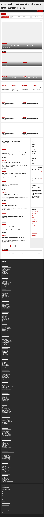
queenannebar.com (5, 422)
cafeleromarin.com (5, 375)
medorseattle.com (5, 356)
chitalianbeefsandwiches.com (6, 395)
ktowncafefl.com (4, 372)
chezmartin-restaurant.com (6, 318)
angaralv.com (4, 292)
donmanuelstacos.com (5, 400)
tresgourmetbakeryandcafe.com (7, 389)
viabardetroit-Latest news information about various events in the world (21, 6)
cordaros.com (4, 294)
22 (40, 176)
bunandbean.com (4, 295)
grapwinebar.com (4, 353)
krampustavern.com (5, 442)
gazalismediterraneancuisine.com (7, 481)
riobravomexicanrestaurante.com (7, 282)
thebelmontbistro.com (5, 345)
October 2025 (34, 158)
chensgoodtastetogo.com (6, 425)
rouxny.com (4, 299)
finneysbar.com (4, 378)
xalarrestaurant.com (5, 450)
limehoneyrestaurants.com (6, 456)
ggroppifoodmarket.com (6, 307)
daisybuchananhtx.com (5, 322)
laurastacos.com (4, 397)
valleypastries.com (5, 297)
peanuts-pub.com (4, 367)
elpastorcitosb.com (5, 271)
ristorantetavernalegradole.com (7, 341)
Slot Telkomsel (34, 229)
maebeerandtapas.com (5, 410)
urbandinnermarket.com (6, 360)
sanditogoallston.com (5, 268)
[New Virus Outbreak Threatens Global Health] (12, 73)
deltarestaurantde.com (5, 455)
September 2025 (34, 160)
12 (35, 174)
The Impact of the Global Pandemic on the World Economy (14, 16)
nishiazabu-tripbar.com (5, 342)
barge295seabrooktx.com (6, 420)
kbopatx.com (4, 314)
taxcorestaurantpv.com (5, 438)
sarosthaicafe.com (5, 430)
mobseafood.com (4, 339)
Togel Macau (34, 213)
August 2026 (33, 141)
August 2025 (33, 161)
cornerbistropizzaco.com (6, 346)
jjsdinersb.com (4, 446)
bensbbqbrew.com (5, 477)
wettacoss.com (4, 333)
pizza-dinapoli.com (5, 285)
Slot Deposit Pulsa (35, 211)
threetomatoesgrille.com (6, 401)
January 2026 (33, 153)
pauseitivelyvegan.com (5, 479)
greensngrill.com (4, 305)
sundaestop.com (4, 276)
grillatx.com (4, 363)
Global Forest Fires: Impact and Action (10, 184)
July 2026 (33, 142)
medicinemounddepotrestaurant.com (8, 452)
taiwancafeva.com (5, 275)
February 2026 (34, 151)
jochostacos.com (4, 436)
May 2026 (33, 146)
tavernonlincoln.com (5, 445)
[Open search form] (35, 11)
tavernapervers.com (5, 387)
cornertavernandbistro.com (6, 435)
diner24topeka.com (5, 392)
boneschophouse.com (5, 317)
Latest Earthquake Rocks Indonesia (9, 227)
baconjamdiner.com (5, 432)
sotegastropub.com (5, 388)
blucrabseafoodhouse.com (6, 374)
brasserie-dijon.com (5, 423)
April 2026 (33, 148)
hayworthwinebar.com (5, 431)
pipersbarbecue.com (5, 351)
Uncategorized (4, 43)
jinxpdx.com (4, 288)
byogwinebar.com (5, 352)
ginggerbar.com (4, 390)
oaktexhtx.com (4, 415)
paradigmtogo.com (5, 361)
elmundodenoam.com (5, 263)
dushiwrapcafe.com (5, 349)
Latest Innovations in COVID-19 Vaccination (9, 64)
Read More (4, 147)
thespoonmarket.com (5, 308)
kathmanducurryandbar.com (6, 399)
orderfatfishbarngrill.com (6, 419)
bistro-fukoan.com (5, 355)
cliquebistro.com (4, 326)
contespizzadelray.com (5, 287)
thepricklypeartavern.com (6, 412)
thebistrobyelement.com (6, 332)
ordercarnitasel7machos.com (6, 290)
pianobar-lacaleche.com (5, 319)
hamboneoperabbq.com (6, 476)
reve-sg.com (4, 291)
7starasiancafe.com (5, 293)
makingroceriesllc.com (5, 311)
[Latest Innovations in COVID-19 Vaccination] (12, 59)
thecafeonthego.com (5, 350)
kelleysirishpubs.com (5, 441)
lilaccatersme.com (5, 280)
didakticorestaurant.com (6, 458)
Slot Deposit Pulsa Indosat (36, 227)
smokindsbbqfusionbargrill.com (7, 421)
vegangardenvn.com (5, 478)
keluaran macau (34, 231)
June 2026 (33, 144)
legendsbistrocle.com (5, 369)
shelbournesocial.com (5, 284)
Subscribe (40, 11)
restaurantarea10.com (5, 296)
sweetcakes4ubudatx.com (6, 371)
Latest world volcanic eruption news (9, 205)
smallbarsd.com (4, 264)
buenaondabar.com (5, 343)
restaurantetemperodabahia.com (7, 386)
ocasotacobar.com (5, 331)
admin (4, 47)
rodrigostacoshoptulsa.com (6, 406)
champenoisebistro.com (6, 409)
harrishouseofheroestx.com (6, 328)
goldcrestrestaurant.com (6, 457)
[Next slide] (41, 20)
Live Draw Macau (34, 221)
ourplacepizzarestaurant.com (6, 467)
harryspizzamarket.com (5, 470)
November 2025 (34, 156)
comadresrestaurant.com (6, 454)
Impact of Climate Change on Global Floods (11, 194)
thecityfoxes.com (4, 316)
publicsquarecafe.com (5, 398)
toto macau (33, 234)
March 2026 (33, 149)
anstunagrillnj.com (5, 471)
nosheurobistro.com (5, 270)
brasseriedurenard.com (5, 298)
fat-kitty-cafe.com (4, 464)
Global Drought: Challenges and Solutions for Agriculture (32, 77)
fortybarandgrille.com (5, 286)
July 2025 (33, 163)
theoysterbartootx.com (5, 408)
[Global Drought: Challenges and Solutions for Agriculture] (32, 73)
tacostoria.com (4, 334)
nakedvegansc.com (5, 480)
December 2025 (34, 154)
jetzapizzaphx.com (5, 468)
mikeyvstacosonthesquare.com (7, 321)
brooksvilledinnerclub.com (6, 327)
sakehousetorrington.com (6, 306)
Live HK (33, 223)
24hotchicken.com (5, 265)
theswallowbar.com (5, 391)
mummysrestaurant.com (6, 413)
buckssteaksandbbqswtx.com (6, 411)
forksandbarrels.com (5, 344)
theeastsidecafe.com (5, 414)
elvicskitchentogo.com (5, 362)
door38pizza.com (4, 469)
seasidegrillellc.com (5, 427)
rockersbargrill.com (5, 376)
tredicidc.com (4, 303)
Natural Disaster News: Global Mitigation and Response (13, 237)
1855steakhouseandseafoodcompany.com (8, 403)
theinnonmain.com (5, 273)
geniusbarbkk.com (5, 418)
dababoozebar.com (5, 443)
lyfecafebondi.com (5, 329)
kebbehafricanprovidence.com (7, 279)
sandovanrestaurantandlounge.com (7, 459)
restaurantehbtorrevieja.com (6, 460)
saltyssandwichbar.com (5, 365)
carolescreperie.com (5, 309)
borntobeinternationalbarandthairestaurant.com (10, 461)
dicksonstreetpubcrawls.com (6, 340)
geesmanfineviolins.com (6, 274)
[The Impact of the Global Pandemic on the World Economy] (22, 35)
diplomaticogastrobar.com (6, 473)
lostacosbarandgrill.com (6, 357)
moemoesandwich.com (5, 444)
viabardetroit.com (5, 330)
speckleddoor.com (5, 281)
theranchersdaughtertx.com (6, 433)
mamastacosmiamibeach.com (6, 380)
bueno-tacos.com (4, 424)
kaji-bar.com (4, 407)
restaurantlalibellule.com (6, 449)
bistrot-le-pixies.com (5, 384)
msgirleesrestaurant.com (6, 373)
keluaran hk (4, 497)
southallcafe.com (4, 404)
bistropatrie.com (4, 323)
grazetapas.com (4, 385)
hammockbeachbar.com (6, 368)
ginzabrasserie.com (5, 379)
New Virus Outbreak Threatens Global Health (32, 16)
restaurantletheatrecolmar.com (7, 302)
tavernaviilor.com (4, 396)
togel (2, 493)
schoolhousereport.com (6, 320)
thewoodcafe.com (5, 272)
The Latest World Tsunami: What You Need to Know (12, 216)
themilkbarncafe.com (5, 377)
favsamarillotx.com (5, 437)
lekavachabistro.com (5, 354)
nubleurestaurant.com (5, 448)
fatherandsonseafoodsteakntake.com (8, 325)
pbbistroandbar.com (5, 364)
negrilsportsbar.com (5, 348)
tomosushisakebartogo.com (6, 472)
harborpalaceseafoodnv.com (6, 338)
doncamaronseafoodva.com (6, 434)
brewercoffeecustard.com (6, 283)
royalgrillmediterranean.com (6, 429)
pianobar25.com (4, 337)
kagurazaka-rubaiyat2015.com (6, 267)
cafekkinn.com (4, 466)
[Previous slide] (40, 20)
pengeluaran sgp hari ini (6, 489)
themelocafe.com (4, 465)
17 (32, 176)
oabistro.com (4, 366)
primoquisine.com (5, 315)
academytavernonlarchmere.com (7, 426)
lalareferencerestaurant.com (6, 453)
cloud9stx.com (4, 383)
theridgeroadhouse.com (6, 269)
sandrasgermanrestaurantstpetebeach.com (9, 310)
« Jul (32, 181)
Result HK (33, 219)
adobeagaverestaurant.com (6, 447)
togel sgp (3, 501)
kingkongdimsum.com (5, 402)
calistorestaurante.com (5, 304)
